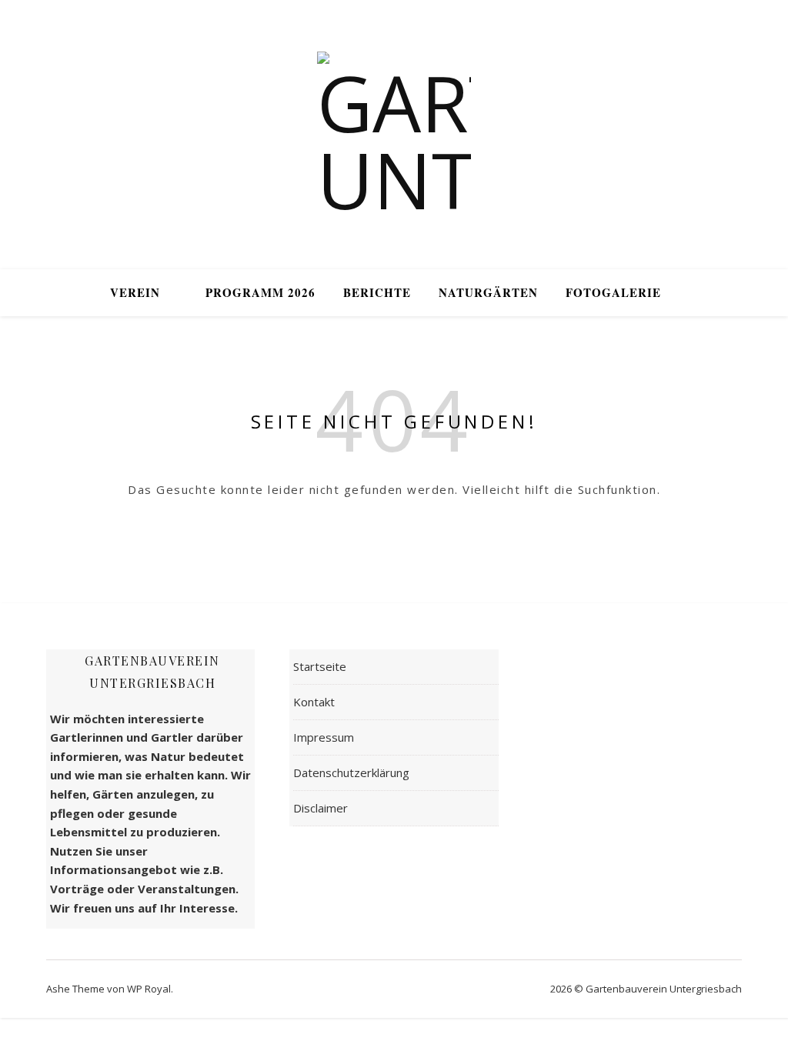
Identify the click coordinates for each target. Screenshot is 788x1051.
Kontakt (314, 701)
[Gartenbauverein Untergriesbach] (394, 135)
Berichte (377, 292)
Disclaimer (320, 808)
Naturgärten (488, 292)
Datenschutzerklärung (351, 772)
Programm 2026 (260, 292)
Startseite (319, 666)
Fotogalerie (613, 292)
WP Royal (149, 989)
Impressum (323, 737)
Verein (135, 292)
